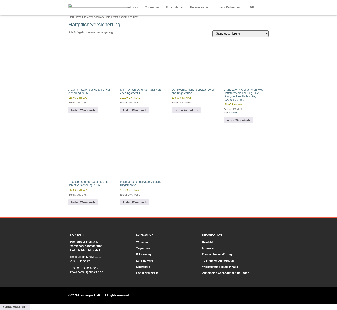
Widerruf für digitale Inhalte (220, 266)
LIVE (251, 7)
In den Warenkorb (83, 110)
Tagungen (152, 7)
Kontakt (207, 242)
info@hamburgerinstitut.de (86, 272)
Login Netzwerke (147, 272)
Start (71, 17)
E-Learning (143, 254)
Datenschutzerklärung (217, 254)
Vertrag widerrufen (15, 306)
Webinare (132, 7)
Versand (233, 112)
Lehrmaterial (144, 260)
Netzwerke (197, 7)
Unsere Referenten (228, 7)
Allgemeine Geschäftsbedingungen (225, 272)
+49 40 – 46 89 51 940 (84, 267)
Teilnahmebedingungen (218, 260)
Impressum (209, 248)
